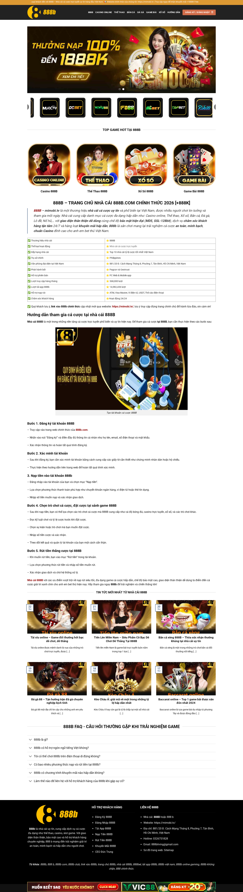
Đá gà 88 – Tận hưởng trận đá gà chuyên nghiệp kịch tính (57, 701)
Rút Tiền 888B (103, 840)
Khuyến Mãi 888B (105, 846)
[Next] (208, 60)
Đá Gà (140, 12)
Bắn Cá (131, 12)
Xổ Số (162, 12)
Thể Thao (119, 12)
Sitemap (169, 850)
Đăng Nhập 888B (105, 822)
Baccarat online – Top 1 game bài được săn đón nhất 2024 (186, 701)
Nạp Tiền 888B (104, 834)
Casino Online (103, 12)
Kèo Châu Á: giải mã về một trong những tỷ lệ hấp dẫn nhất (121, 701)
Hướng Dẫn (173, 12)
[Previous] (35, 60)
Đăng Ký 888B (103, 817)
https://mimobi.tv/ (165, 822)
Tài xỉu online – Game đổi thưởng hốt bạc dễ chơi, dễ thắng (57, 639)
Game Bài (151, 12)
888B (90, 12)
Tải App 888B (103, 828)
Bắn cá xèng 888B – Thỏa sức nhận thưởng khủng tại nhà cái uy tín (186, 639)
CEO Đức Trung (104, 851)
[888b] (43, 12)
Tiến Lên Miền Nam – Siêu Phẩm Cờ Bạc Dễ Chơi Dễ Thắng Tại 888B (121, 639)
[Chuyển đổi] (30, 740)
